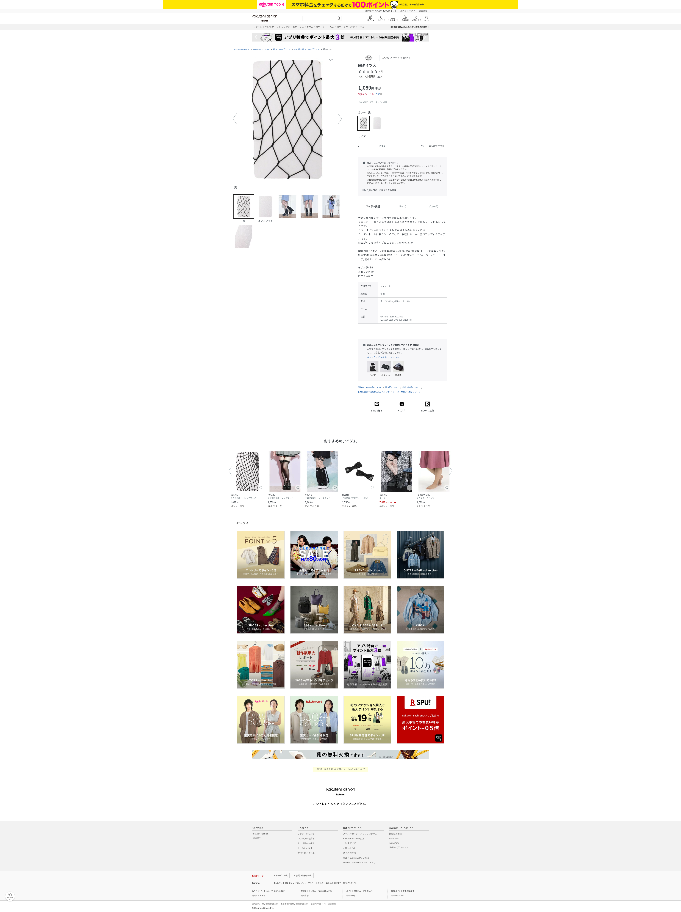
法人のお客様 (349, 852)
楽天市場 (423, 10)
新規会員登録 (395, 833)
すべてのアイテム (306, 852)
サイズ (402, 206)
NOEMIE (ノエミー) (261, 49)
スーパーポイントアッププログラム (360, 833)
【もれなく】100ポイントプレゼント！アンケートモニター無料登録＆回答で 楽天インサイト (315, 883)
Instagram (394, 843)
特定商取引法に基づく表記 (356, 857)
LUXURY (256, 838)
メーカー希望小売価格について (406, 391)
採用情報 (332, 903)
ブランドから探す (306, 833)
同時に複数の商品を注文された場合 (373, 391)
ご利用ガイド (349, 843)
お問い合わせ (349, 848)
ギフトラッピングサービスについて (384, 357)
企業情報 (256, 903)
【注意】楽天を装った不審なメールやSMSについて (340, 769)
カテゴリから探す (306, 843)
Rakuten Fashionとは (353, 838)
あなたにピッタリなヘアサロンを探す (268, 891)
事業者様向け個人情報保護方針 (294, 903)
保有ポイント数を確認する (402, 891)
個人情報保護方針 (270, 903)
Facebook (394, 838)
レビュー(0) (432, 206)
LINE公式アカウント (398, 847)
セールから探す (305, 848)
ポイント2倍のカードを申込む (359, 891)
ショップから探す (306, 838)
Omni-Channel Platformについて (359, 862)
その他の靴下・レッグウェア (307, 49)
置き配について (392, 387)
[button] (287, 119)
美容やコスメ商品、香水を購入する (316, 891)
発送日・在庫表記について (370, 387)
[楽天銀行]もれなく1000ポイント (380, 10)
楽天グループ (406, 10)
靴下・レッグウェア (282, 49)
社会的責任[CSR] (318, 903)
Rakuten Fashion (241, 49)
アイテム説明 (373, 206)
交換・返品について (411, 387)
